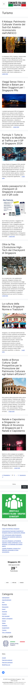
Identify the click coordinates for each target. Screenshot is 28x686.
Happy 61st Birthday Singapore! (10, 528)
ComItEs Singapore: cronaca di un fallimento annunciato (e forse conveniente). (11, 550)
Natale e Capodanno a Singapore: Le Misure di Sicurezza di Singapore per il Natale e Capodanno (13, 425)
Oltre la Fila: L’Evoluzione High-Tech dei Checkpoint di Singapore (13, 248)
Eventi (3, 609)
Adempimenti (5, 597)
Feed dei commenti (7, 662)
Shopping (4, 625)
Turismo (4, 630)
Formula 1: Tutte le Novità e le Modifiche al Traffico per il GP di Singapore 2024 (14, 139)
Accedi (4, 658)
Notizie (4, 621)
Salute (4, 623)
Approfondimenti (6, 600)
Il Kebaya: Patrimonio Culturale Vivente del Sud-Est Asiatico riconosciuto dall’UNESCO (13, 27)
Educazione (5, 607)
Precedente (6, 475)
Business (4, 604)
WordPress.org (6, 665)
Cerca (14, 484)
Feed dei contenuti (7, 660)
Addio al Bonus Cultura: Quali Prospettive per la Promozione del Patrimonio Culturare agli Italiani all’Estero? (14, 367)
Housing (4, 614)
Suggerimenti (5, 628)
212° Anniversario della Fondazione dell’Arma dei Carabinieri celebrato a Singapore (12, 536)
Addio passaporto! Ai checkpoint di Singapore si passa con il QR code (14, 190)
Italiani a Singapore (7, 618)
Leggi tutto (5, 74)
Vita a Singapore (6, 632)
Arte (3, 602)
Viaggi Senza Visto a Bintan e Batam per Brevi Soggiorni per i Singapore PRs (13, 86)
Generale (4, 611)
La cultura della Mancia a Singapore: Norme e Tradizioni (13, 306)
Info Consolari (6, 616)
